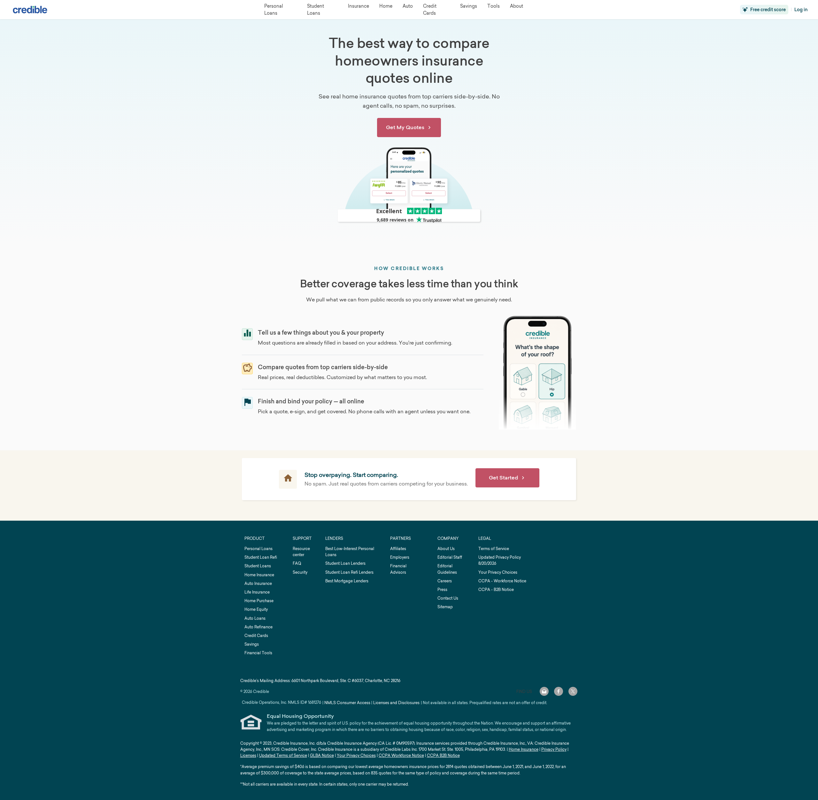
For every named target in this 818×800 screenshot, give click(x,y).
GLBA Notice (322, 755)
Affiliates (398, 548)
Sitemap (445, 607)
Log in (801, 9)
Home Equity (256, 609)
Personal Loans (258, 548)
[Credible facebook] (558, 691)
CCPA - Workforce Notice (502, 581)
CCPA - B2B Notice (496, 589)
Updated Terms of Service (283, 755)
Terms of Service (493, 548)
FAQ (297, 563)
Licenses (248, 755)
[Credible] (30, 9)
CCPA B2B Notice (443, 755)
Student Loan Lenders (345, 563)
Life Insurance (257, 592)
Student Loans (257, 566)
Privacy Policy (554, 749)
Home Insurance (259, 575)
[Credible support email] (544, 691)
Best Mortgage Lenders (346, 581)
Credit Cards (256, 635)
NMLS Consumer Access (347, 702)
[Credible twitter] (572, 691)
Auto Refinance (258, 627)
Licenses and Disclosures (396, 702)
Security (300, 572)
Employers (399, 557)
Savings (251, 644)
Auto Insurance (258, 583)
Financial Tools (258, 653)
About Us (446, 548)
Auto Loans (255, 618)
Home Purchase (259, 600)
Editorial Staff (449, 557)
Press (442, 589)
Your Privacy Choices (497, 572)
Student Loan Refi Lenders (349, 572)
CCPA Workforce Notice (401, 755)
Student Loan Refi (260, 557)
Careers (444, 581)
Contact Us (447, 598)
